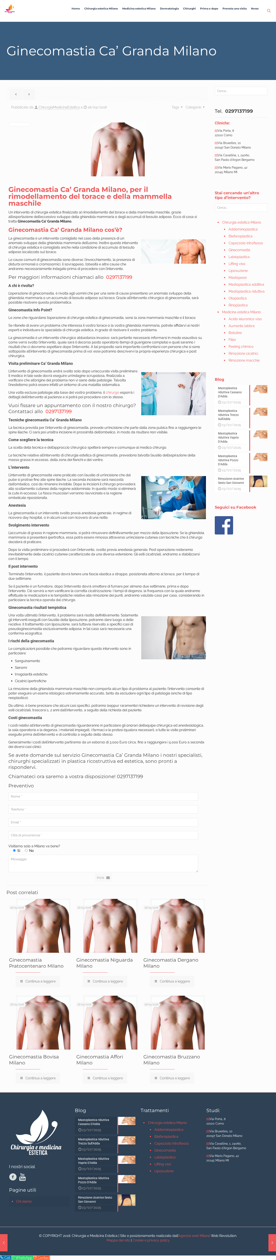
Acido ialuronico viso (245, 319)
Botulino (235, 333)
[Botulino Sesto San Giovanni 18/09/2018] (272, 1242)
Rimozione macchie (244, 360)
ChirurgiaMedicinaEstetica (59, 107)
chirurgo (112, 392)
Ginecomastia (239, 250)
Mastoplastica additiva (246, 284)
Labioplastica (239, 257)
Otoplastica (238, 298)
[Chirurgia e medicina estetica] (9, 8)
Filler (232, 340)
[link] (101, 19)
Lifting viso (237, 264)
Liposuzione (238, 271)
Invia (100, 878)
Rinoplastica (238, 305)
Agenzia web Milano (194, 1236)
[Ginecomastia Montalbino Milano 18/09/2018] (4, 1242)
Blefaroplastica (240, 236)
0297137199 (118, 277)
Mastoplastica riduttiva (247, 291)
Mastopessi (238, 278)
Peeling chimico (241, 347)
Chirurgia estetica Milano (241, 222)
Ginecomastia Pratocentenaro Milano (36, 963)
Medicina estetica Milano (241, 312)
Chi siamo (24, 1201)
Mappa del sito (118, 1240)
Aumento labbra (242, 326)
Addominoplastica (243, 229)
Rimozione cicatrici (243, 353)
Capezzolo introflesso (246, 243)
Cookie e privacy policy (151, 1240)
